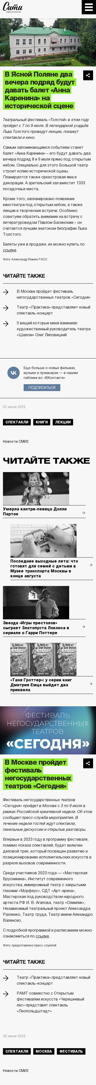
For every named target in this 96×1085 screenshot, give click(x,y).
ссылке (9, 250)
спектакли (16, 422)
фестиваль (71, 1051)
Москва (44, 1051)
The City (13, 7)
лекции (63, 422)
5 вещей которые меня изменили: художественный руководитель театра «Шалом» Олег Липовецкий (54, 329)
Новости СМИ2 (16, 441)
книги (42, 422)
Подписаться (42, 388)
